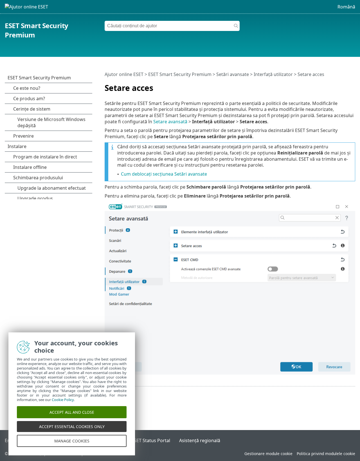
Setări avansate (232, 74)
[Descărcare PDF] (344, 85)
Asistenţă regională (199, 440)
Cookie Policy (63, 399)
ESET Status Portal (150, 440)
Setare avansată (170, 121)
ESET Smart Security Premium (180, 74)
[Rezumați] (352, 85)
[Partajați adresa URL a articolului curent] (335, 85)
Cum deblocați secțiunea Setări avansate (164, 174)
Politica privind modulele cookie (326, 453)
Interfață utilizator (273, 74)
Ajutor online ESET (124, 74)
